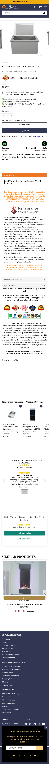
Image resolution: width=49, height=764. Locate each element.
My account (6, 712)
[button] (24, 175)
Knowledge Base (8, 703)
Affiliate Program (8, 685)
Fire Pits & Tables (8, 645)
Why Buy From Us (8, 700)
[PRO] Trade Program (10, 709)
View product (24, 598)
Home (4, 63)
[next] (45, 595)
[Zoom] (39, 53)
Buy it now (24, 130)
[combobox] (24, 13)
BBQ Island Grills (8, 648)
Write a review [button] (25, 533)
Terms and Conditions (10, 676)
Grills (4, 642)
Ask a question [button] (24, 539)
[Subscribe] (39, 748)
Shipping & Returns (9, 679)
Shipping (5, 120)
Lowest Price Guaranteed (12, 666)
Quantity (6, 111)
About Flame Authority (10, 694)
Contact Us (6, 697)
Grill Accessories (8, 658)
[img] (25, 465)
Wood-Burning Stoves (10, 655)
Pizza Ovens (6, 651)
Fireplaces (6, 639)
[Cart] (40, 7)
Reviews (5, 706)
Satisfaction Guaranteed (11, 669)
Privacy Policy (7, 673)
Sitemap (5, 682)
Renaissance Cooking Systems (14, 71)
